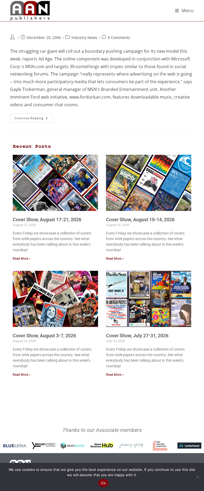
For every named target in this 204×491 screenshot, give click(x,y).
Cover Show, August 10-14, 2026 (140, 219)
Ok (103, 483)
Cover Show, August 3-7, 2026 (44, 335)
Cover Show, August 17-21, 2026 (47, 219)
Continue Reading (33, 117)
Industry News (84, 37)
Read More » (22, 258)
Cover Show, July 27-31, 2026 (137, 335)
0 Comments (119, 37)
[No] (197, 477)
